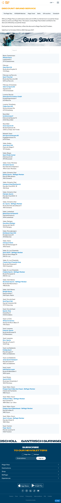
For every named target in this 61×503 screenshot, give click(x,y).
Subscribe (30, 449)
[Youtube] (38, 490)
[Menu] (58, 2)
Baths (39, 13)
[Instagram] (26, 490)
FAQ (45, 496)
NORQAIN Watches (20, 13)
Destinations (6, 468)
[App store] (24, 486)
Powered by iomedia (30, 500)
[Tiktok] (34, 490)
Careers (11, 496)
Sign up (41, 458)
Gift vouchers (47, 13)
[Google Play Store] (37, 486)
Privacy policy (29, 496)
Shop (4, 471)
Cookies (50, 496)
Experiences (6, 478)
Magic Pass (27, 454)
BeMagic (36, 454)
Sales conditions (38, 496)
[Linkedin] (30, 490)
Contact (22, 496)
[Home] (6, 2)
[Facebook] (22, 490)
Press (16, 496)
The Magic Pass (8, 13)
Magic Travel (31, 13)
